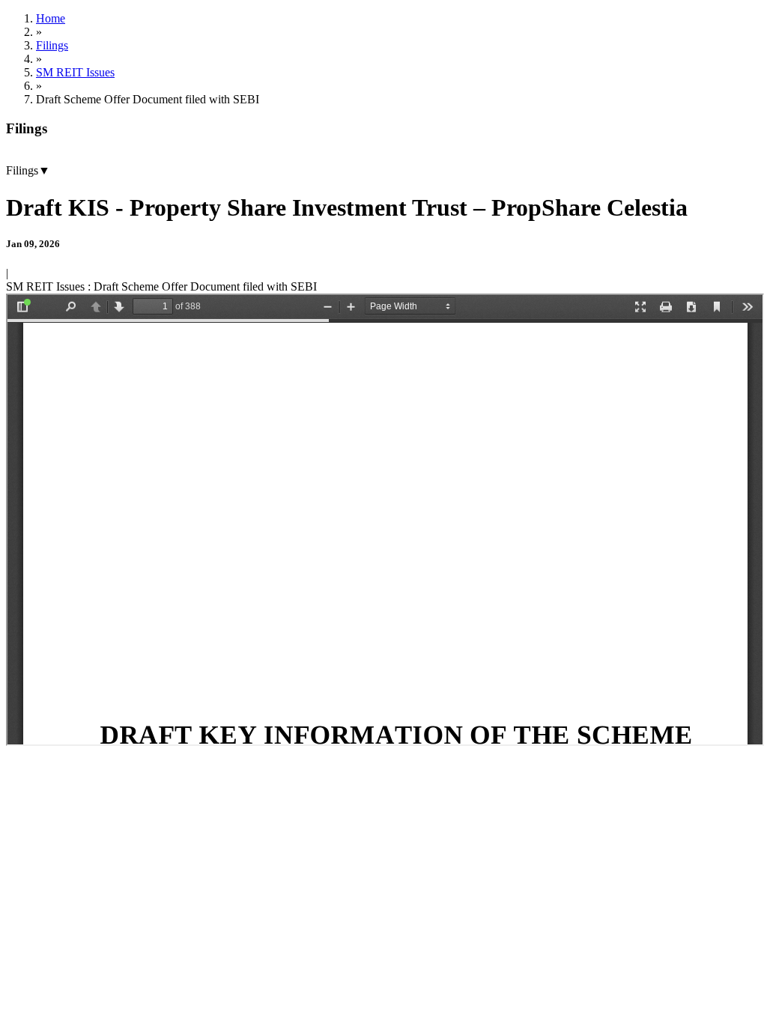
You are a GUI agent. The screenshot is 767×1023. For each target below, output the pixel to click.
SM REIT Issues (75, 72)
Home (50, 18)
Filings (52, 45)
